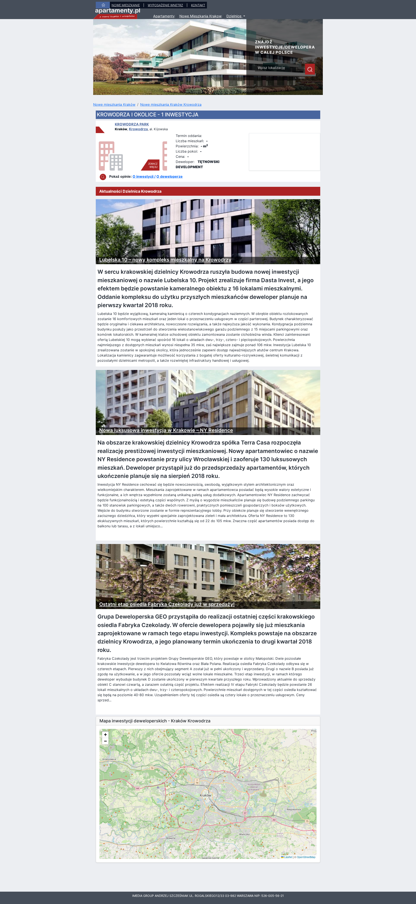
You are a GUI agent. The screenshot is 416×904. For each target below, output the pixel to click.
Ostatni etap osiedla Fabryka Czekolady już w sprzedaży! (167, 604)
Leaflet (288, 857)
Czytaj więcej (116, 534)
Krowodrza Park (132, 124)
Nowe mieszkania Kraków (114, 104)
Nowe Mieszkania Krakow (200, 16)
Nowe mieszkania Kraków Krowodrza (171, 104)
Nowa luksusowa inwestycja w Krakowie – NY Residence (166, 430)
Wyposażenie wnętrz (165, 5)
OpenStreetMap (306, 857)
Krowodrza (138, 129)
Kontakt (198, 5)
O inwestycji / (144, 176)
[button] (105, 734)
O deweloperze (169, 176)
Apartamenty (164, 16)
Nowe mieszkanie (126, 5)
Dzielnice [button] (234, 16)
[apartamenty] (116, 13)
